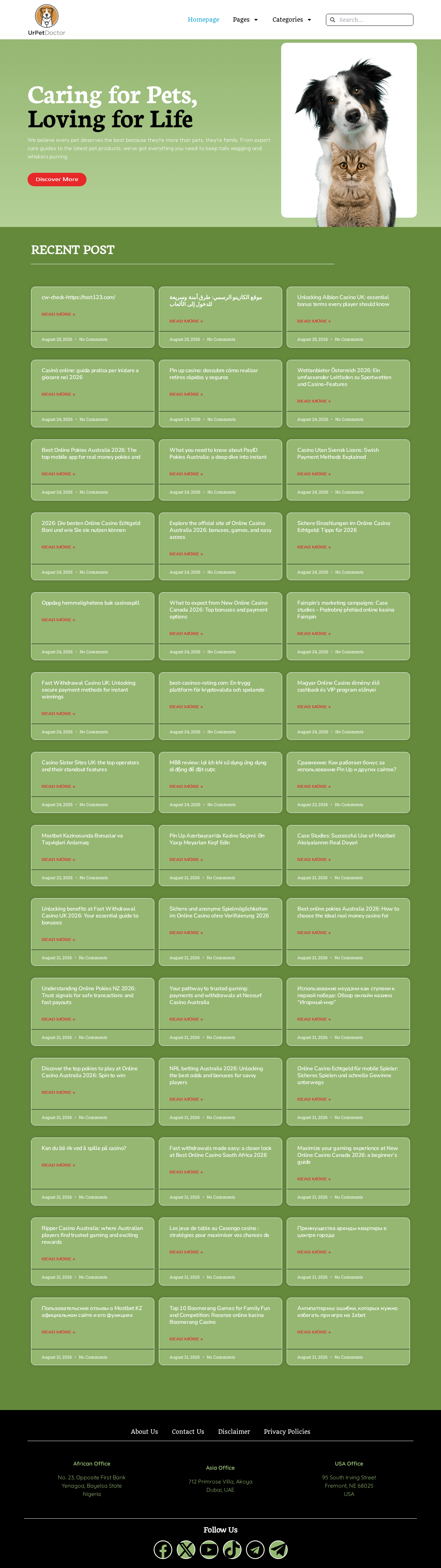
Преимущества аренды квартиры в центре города (342, 1231)
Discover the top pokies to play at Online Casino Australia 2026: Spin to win (90, 1072)
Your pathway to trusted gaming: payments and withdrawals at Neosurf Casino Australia (216, 995)
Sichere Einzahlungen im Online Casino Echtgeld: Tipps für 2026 (343, 526)
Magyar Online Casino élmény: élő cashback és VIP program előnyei (338, 686)
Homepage (203, 19)
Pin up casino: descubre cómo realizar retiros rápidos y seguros (214, 374)
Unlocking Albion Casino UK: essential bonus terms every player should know (343, 301)
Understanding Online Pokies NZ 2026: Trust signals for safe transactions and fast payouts (89, 995)
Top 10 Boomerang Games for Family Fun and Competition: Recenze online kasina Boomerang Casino (220, 1315)
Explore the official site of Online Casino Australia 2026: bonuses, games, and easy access (220, 530)
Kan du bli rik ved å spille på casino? (84, 1148)
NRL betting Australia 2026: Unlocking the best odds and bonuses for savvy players (216, 1075)
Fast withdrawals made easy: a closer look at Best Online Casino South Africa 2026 (220, 1151)
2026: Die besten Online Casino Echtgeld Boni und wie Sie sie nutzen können (91, 526)
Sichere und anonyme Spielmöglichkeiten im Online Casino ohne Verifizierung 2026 (219, 912)
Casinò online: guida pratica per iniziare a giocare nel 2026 (90, 374)
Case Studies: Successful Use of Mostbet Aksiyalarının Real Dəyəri (346, 839)
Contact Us (188, 1431)
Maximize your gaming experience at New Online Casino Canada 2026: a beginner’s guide (347, 1155)
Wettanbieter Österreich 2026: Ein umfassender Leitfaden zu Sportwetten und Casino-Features (344, 377)
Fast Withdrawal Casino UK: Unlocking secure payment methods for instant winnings (89, 690)
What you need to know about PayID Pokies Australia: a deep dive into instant (218, 453)
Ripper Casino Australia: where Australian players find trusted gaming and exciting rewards (92, 1235)
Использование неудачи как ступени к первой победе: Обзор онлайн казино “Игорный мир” (346, 995)
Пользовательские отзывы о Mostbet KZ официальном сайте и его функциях (92, 1311)
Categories (288, 19)
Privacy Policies (287, 1431)
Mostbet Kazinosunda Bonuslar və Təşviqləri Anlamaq (82, 839)
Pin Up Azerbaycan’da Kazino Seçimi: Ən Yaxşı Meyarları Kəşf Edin (217, 839)
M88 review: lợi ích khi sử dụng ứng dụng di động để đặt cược (218, 766)
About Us (144, 1431)
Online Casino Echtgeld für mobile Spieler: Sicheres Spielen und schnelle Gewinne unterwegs (347, 1075)
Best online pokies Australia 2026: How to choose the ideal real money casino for (348, 912)
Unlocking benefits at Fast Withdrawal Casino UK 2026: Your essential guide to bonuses (90, 915)
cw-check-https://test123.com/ (78, 297)
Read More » (58, 314)
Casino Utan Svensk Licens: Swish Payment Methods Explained (338, 453)
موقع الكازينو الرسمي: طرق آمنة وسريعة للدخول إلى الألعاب (216, 301)
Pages (241, 19)
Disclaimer (234, 1431)
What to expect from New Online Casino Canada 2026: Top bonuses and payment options (219, 610)
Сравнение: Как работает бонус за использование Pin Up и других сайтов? (346, 766)
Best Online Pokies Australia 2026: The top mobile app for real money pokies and (91, 453)
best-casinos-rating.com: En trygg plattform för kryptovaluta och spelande (217, 686)
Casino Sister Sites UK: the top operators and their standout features (90, 766)
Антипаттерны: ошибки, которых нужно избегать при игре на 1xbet (347, 1311)
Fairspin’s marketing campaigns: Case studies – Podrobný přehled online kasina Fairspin (345, 610)
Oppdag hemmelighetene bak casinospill (90, 603)
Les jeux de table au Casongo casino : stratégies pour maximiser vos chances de (219, 1231)
